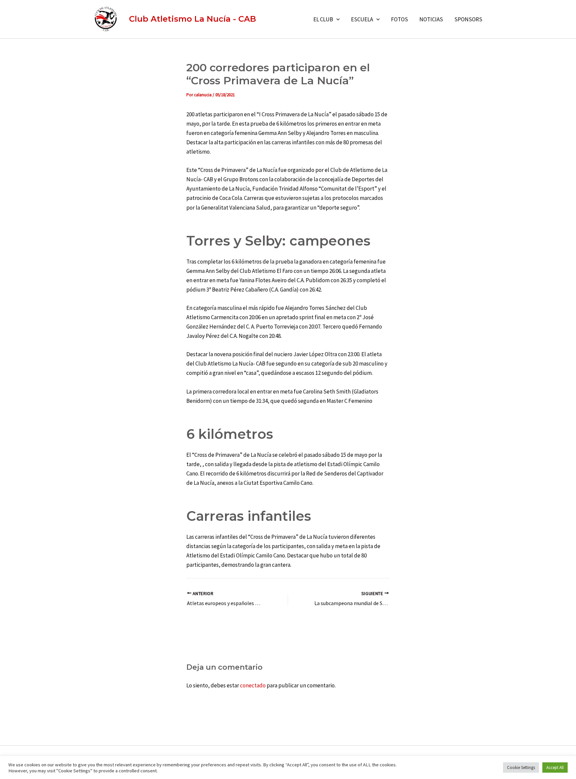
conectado (253, 685)
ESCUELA (362, 19)
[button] (336, 19)
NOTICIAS (431, 19)
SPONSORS (468, 19)
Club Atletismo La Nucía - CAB (192, 19)
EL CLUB (323, 19)
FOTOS (399, 19)
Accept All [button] (555, 767)
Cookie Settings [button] (521, 767)
